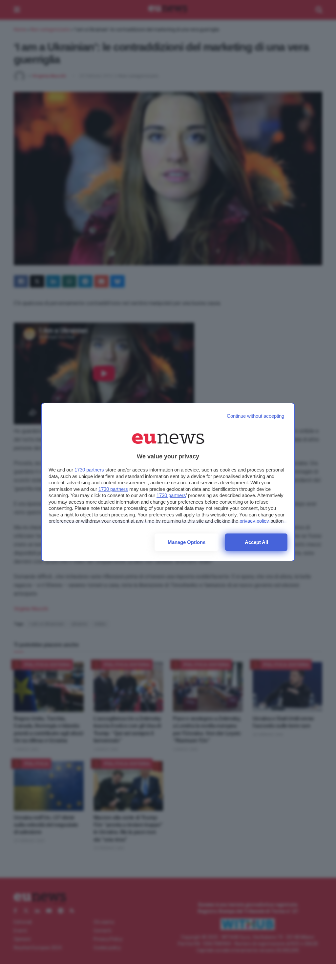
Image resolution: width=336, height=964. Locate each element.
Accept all (256, 542)
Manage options (186, 542)
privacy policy (254, 521)
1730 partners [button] (89, 469)
